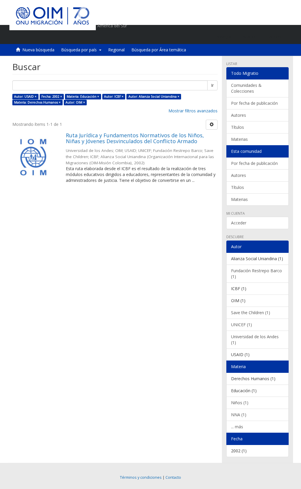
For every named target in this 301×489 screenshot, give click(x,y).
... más (237, 426)
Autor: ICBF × (113, 96)
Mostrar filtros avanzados (193, 111)
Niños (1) (239, 402)
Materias (239, 139)
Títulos (237, 127)
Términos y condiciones (141, 477)
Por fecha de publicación (254, 103)
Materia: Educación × (83, 96)
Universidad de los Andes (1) (255, 339)
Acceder (238, 223)
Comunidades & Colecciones (246, 88)
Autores (238, 115)
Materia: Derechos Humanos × (37, 102)
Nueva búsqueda (38, 50)
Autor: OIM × (75, 102)
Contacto (173, 477)
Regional (116, 50)
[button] (251, 36)
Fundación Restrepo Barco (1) (256, 273)
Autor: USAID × (25, 96)
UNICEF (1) (241, 324)
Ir (212, 85)
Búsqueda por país (80, 50)
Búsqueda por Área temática (158, 50)
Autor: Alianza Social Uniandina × (153, 96)
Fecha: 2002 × (51, 96)
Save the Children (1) (250, 312)
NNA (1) (238, 414)
